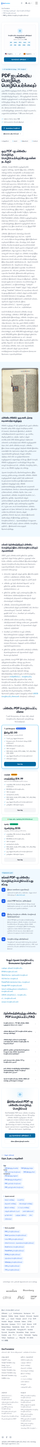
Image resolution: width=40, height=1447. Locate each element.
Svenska (4, 1335)
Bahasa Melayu (6, 1327)
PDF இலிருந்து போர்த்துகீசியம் (13, 1179)
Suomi (12, 1319)
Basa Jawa (5, 1324)
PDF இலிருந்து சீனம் (29, 1172)
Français (18, 1319)
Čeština (10, 1316)
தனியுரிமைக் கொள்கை (29, 1352)
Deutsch (22, 1316)
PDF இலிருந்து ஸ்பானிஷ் (11, 1168)
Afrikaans (4, 1313)
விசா (30, 1215)
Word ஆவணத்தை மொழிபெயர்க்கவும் (15, 1235)
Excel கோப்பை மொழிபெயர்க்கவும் (14, 1247)
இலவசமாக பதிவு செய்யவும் (11, 134)
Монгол (29, 1324)
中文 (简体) (30, 1338)
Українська (10, 1338)
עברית (30, 1319)
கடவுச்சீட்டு (21, 1200)
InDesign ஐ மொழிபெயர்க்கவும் (13, 1262)
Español (36, 1316)
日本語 (29, 1321)
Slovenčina (11, 1332)
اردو (17, 1338)
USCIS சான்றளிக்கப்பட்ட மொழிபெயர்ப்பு (14, 995)
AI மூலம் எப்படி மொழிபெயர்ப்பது (10, 1416)
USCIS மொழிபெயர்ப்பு (27, 1360)
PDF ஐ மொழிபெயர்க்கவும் (12, 1231)
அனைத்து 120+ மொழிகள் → (29, 1428)
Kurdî (23, 1324)
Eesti (3, 1319)
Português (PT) (21, 1329)
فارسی (7, 1319)
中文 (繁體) (5, 1340)
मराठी (35, 1324)
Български (27, 1313)
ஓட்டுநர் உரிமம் (8, 1215)
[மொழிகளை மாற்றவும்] (20, 54)
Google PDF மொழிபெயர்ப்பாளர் (12, 985)
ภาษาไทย (20, 1335)
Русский (4, 1332)
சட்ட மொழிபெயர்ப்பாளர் (9, 998)
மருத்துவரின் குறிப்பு (26, 1387)
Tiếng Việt (22, 1338)
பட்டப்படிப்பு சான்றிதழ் (23, 1207)
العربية (10, 1313)
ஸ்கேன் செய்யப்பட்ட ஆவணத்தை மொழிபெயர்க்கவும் (19, 1243)
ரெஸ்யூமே (23, 1384)
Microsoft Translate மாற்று (9, 1375)
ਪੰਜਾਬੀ (32, 1327)
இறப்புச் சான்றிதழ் (10, 1207)
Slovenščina (20, 1332)
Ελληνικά (29, 1316)
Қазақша (12, 1324)
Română (30, 1329)
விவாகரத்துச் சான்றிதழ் (25, 1203)
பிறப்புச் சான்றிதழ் (9, 1200)
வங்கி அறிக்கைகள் (28, 1211)
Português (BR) (11, 1329)
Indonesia (17, 1321)
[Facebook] (7, 1437)
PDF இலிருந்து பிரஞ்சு (27, 1168)
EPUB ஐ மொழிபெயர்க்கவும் (12, 1254)
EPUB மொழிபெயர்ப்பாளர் (9, 972)
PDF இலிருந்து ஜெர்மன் (11, 1176)
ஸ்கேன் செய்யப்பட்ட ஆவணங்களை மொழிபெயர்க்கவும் (7, 1397)
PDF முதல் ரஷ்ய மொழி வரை (12, 1183)
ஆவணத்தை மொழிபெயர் (13, 128)
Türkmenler (27, 1335)
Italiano (24, 1321)
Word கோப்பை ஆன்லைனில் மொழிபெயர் (15, 975)
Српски (32, 1332)
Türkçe (4, 1338)
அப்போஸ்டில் (8, 1219)
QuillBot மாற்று (6, 1378)
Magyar (10, 1321)
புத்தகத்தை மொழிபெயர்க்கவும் (13, 1258)
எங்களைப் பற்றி (6, 1352)
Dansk (16, 1316)
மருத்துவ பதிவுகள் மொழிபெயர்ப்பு (12, 968)
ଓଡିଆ (27, 1327)
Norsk (22, 1327)
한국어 (19, 1324)
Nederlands (15, 1327)
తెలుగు (15, 1335)
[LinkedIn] (3, 1437)
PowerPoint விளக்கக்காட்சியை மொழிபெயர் (16, 982)
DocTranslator (8, 1349)
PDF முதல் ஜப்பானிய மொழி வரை (14, 1187)
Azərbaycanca (17, 1313)
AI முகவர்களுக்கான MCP (9, 1419)
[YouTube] (10, 1437)
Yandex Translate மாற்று (9, 1370)
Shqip (27, 1332)
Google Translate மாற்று (8, 1362)
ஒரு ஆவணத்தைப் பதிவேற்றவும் (19, 1135)
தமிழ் (9, 1335)
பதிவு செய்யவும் (20, 895)
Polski (3, 1329)
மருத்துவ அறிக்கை (21, 1215)
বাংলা (33, 1313)
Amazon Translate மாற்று (9, 1373)
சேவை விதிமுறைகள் (16, 1352)
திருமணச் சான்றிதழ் (10, 1203)
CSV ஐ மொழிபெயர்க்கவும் (12, 1266)
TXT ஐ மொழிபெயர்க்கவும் (12, 1270)
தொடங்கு (20, 764)
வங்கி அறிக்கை (25, 1381)
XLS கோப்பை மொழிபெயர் (10, 978)
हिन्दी (34, 1319)
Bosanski (4, 1316)
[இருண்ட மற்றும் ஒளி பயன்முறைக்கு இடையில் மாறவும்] (22, 3)
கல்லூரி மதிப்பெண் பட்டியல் (12, 1211)
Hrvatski (4, 1321)
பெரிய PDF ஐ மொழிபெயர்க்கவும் (14, 1239)
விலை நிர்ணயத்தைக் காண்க (20, 1141)
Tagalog (34, 1335)
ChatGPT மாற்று (6, 1360)
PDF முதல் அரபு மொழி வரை (12, 1172)
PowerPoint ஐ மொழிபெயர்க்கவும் (14, 1250)
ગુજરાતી (24, 1319)
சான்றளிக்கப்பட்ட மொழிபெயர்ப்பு (21, 677)
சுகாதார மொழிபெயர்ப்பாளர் (10, 1002)
